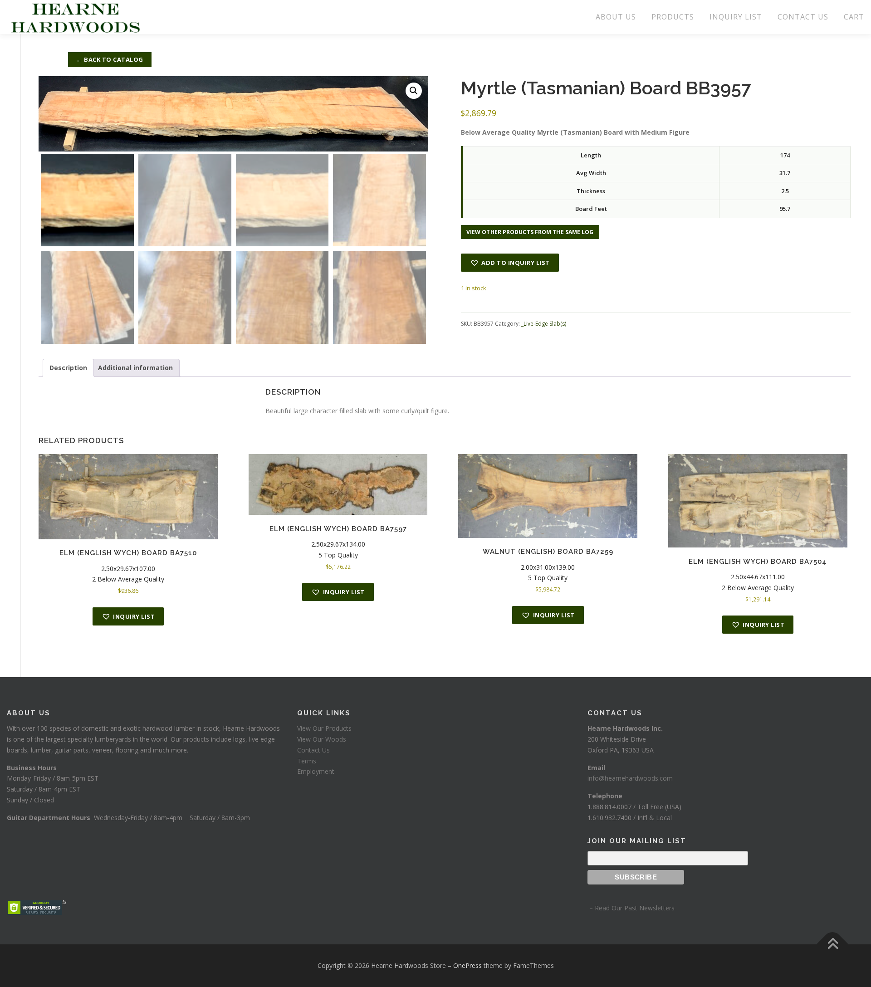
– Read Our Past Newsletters (631, 908)
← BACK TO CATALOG (109, 59)
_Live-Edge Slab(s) (543, 323)
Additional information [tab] (135, 367)
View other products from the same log (530, 232)
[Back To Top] (833, 944)
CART (854, 17)
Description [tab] (68, 367)
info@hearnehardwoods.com (630, 778)
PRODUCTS (672, 17)
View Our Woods (321, 739)
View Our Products (324, 728)
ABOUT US (616, 17)
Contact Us (313, 750)
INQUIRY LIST (736, 17)
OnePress (467, 965)
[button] (414, 91)
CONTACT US (803, 17)
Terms (306, 761)
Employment (315, 771)
